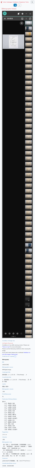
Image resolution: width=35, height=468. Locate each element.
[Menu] (19, 5)
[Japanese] (15, 5)
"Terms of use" (6, 347)
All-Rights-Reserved (7, 343)
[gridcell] (15, 2)
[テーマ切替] (32, 2)
